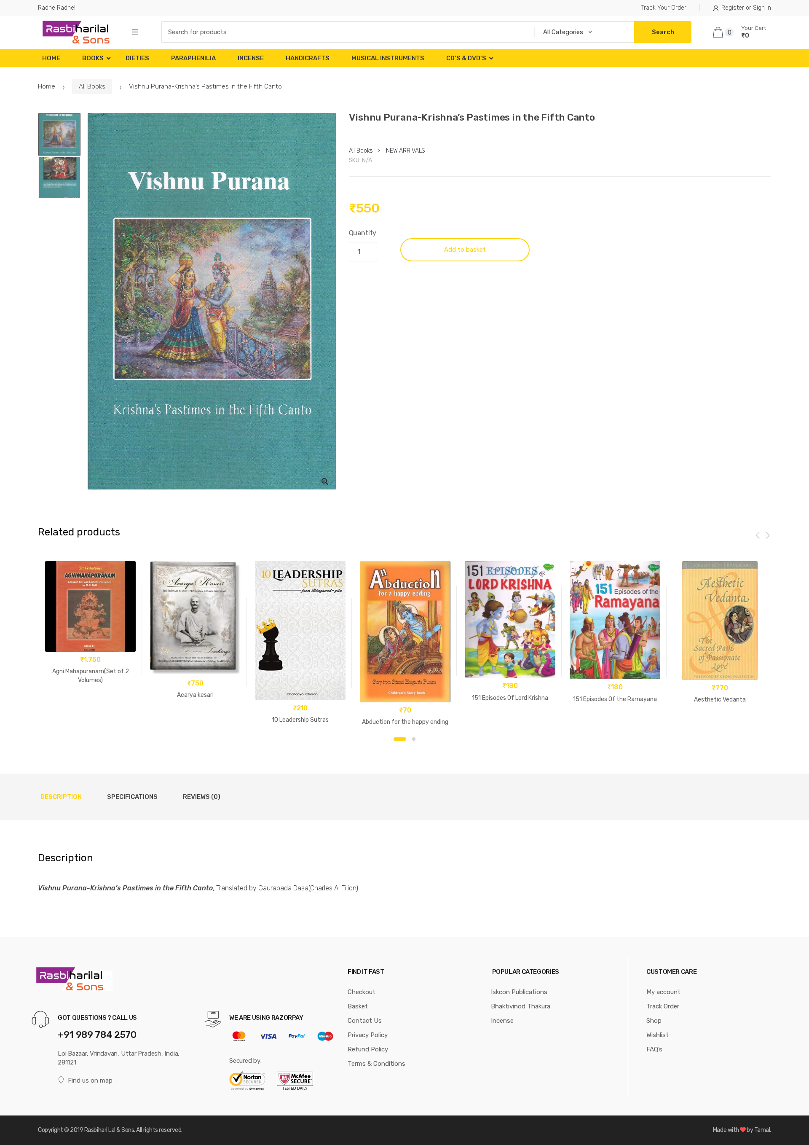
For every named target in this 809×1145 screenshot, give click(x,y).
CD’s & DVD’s (466, 58)
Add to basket (465, 249)
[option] (212, 301)
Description (61, 797)
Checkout (361, 992)
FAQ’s (654, 1049)
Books (93, 58)
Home (51, 58)
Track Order (662, 1006)
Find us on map (90, 1080)
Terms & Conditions (376, 1063)
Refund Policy (368, 1049)
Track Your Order (663, 7)
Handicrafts (307, 58)
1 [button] (400, 739)
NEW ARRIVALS (405, 150)
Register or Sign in (746, 7)
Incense (251, 58)
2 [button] (413, 739)
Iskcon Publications (519, 992)
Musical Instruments (387, 58)
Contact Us (365, 1020)
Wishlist (657, 1035)
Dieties (137, 58)
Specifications (132, 797)
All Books (92, 86)
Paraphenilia (193, 58)
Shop (654, 1020)
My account (663, 992)
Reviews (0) (201, 797)
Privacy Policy (368, 1035)
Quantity (363, 233)
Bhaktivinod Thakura (520, 1006)
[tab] (61, 797)
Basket (358, 1006)
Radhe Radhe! (56, 7)
